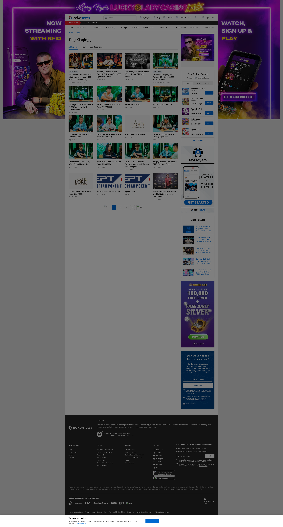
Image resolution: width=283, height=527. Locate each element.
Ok (152, 521)
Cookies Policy (81, 524)
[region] (141, 521)
